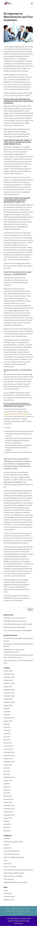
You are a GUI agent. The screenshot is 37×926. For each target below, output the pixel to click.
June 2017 (7, 733)
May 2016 (7, 774)
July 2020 (7, 708)
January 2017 (8, 749)
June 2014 (7, 824)
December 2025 (9, 674)
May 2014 (7, 827)
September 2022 (9, 690)
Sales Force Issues (10, 867)
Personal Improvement (11, 854)
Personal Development (11, 851)
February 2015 (8, 799)
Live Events (20, 911)
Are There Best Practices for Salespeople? (18, 630)
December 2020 (9, 693)
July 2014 (7, 821)
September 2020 (9, 702)
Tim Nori (7, 655)
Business (7, 838)
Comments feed (9, 897)
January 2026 (8, 671)
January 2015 (8, 802)
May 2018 (7, 727)
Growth (6, 845)
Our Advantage (9, 911)
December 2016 (9, 752)
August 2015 (8, 780)
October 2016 (8, 759)
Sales (5, 860)
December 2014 (9, 806)
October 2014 (8, 812)
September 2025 (9, 683)
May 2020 (7, 715)
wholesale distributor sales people (15, 882)
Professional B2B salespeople (14, 857)
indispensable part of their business (16, 414)
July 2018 (7, 724)
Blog (14, 913)
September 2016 (9, 762)
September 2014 (9, 815)
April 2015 (7, 793)
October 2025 (8, 680)
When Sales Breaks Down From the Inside (18, 624)
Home (7, 908)
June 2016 (7, 771)
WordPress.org (9, 900)
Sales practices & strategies (13, 876)
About (28, 911)
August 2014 (8, 818)
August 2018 (8, 721)
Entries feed (8, 893)
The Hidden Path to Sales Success (15, 621)
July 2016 (7, 768)
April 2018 (7, 730)
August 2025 (8, 686)
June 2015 (7, 787)
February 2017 (8, 746)
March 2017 (8, 743)
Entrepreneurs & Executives (13, 842)
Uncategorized (9, 879)
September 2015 (9, 777)
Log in (6, 890)
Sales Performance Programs (20, 908)
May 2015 (7, 790)
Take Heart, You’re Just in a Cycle (15, 618)
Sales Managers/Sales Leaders (14, 873)
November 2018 (9, 718)
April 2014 (7, 831)
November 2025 (9, 677)
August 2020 (8, 705)
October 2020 (8, 699)
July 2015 (7, 784)
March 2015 (8, 796)
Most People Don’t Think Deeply (14, 627)
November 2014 (9, 809)
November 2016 (9, 755)
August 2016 (8, 765)
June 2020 (7, 712)
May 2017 (7, 737)
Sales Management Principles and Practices (18, 870)
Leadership (7, 848)
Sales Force (7, 864)
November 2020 (9, 696)
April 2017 (7, 740)
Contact (20, 913)
